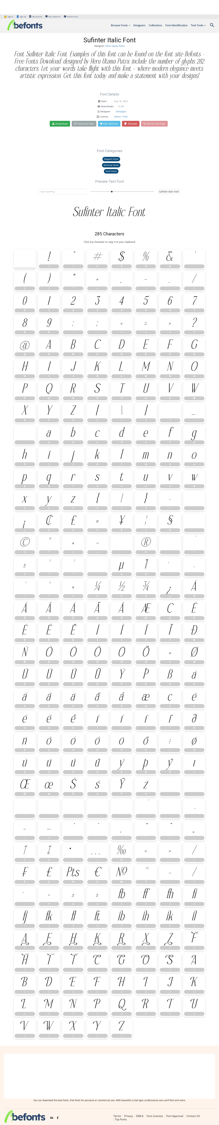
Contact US (193, 1116)
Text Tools (197, 25)
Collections (155, 25)
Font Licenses (155, 1116)
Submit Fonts (72, 16)
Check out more (85, 123)
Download (61, 123)
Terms (117, 1116)
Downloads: (107, 106)
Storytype (121, 111)
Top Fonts (121, 1119)
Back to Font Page (156, 123)
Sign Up (21, 16)
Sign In (9, 16)
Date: (104, 101)
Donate (132, 123)
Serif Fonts (111, 171)
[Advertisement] (109, 1076)
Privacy (128, 1116)
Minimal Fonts (111, 165)
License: (104, 116)
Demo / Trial (120, 116)
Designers (139, 25)
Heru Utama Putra (115, 45)
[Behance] (51, 1118)
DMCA (139, 1116)
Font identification (176, 25)
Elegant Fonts (111, 159)
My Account (37, 16)
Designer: (105, 111)
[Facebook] (57, 1118)
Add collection (110, 123)
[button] (212, 26)
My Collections (54, 16)
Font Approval (174, 1116)
